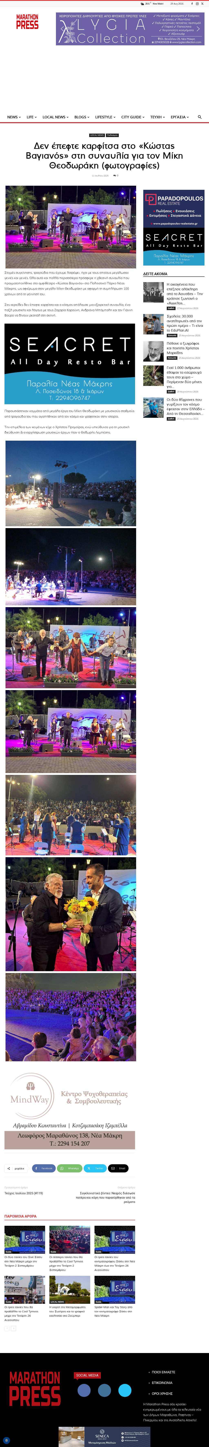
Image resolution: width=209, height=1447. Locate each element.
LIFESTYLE (103, 117)
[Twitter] (202, 3)
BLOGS (80, 117)
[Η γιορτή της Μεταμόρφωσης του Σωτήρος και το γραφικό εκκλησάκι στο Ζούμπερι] (69, 1290)
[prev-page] (7, 1328)
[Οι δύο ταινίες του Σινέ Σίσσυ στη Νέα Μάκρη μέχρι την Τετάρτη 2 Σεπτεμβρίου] (24, 1240)
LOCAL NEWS (54, 117)
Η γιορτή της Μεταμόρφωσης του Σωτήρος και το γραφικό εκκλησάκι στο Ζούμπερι (67, 1311)
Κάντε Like (84, 1385)
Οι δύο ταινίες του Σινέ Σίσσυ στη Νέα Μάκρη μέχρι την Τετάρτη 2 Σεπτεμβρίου (23, 1261)
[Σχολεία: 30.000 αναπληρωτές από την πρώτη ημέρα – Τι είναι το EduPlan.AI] (153, 324)
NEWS (12, 117)
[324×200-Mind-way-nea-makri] (69, 1108)
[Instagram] (197, 3)
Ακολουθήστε (104, 1385)
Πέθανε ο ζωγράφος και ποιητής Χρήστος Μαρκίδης (183, 348)
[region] (130, 28)
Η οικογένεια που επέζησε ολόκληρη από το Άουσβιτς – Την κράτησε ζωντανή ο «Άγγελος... (185, 294)
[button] (130, 28)
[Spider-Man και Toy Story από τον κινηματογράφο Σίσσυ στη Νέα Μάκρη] (114, 1290)
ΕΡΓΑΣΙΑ (178, 117)
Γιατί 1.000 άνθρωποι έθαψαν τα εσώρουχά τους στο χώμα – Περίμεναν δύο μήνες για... (184, 377)
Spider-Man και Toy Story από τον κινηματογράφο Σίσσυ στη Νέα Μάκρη (113, 1311)
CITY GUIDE (131, 117)
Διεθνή (171, 308)
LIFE (30, 117)
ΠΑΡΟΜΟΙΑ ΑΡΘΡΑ (20, 1216)
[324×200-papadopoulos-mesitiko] (174, 209)
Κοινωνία (172, 335)
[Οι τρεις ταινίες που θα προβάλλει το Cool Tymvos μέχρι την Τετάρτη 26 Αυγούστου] (24, 1290)
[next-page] (13, 1328)
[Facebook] (192, 3)
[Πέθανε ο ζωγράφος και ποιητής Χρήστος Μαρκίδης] (153, 351)
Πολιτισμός (112, 135)
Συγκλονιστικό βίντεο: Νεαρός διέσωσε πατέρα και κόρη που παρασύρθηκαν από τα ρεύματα (105, 1197)
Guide (8, 1252)
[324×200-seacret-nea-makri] (69, 364)
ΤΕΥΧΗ (156, 117)
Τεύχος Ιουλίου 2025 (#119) (23, 1193)
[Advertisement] (104, 81)
